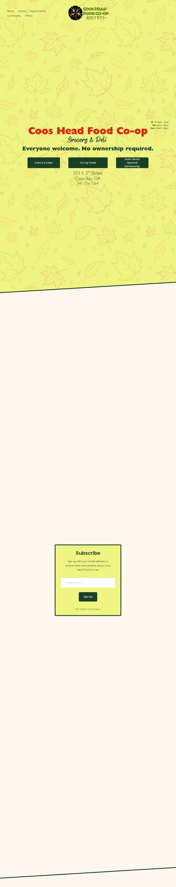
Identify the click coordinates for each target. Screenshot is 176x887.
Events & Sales (44, 162)
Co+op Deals (88, 162)
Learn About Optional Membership (132, 163)
